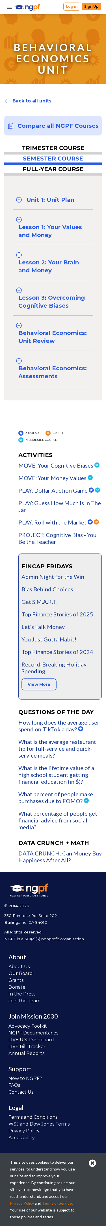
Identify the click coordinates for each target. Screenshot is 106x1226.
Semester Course (53, 158)
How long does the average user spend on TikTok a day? (58, 726)
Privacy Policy (24, 1131)
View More (39, 684)
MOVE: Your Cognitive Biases (56, 465)
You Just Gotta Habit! (48, 639)
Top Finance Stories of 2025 (57, 614)
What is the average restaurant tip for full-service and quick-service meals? (57, 748)
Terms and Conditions (32, 1117)
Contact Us (20, 1092)
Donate (16, 987)
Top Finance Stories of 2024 (57, 651)
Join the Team (24, 1000)
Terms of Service (57, 1203)
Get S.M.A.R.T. (39, 601)
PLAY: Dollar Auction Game (53, 490)
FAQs (14, 1085)
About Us (19, 966)
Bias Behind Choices (47, 589)
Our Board (20, 973)
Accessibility (21, 1137)
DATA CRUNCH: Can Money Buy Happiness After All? (60, 856)
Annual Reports (26, 1053)
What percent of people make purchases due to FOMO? (55, 797)
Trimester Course (53, 148)
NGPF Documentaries (33, 1033)
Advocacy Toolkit (27, 1026)
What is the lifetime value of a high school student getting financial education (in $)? (56, 774)
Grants (15, 980)
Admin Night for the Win (52, 576)
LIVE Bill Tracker (27, 1046)
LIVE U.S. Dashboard (31, 1039)
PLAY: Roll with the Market (53, 522)
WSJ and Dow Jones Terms (39, 1124)
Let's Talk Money (43, 626)
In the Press (21, 994)
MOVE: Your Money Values (53, 477)
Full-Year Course (53, 169)
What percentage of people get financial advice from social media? (57, 820)
